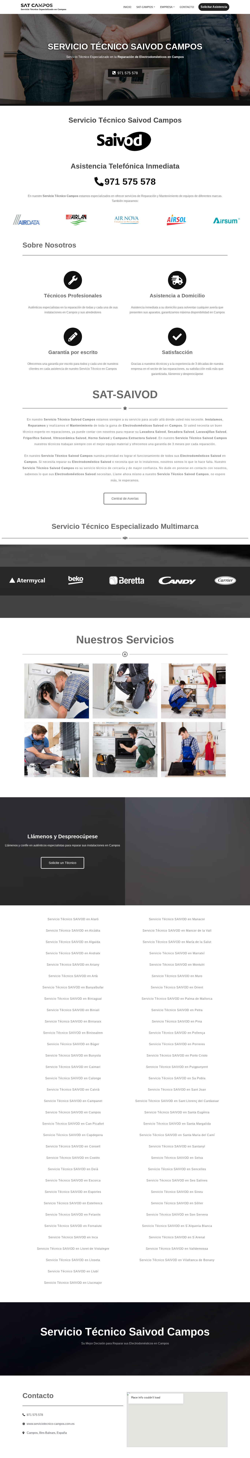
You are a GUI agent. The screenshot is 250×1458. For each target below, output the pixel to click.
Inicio (127, 6)
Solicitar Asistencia (214, 6)
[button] (154, 7)
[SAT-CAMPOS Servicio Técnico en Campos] (43, 7)
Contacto (187, 6)
